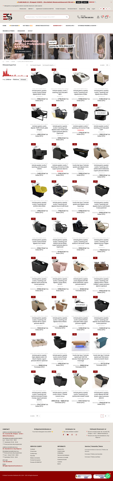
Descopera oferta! (25, 51)
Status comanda (35, 458)
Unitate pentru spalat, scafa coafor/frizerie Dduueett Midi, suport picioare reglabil (80, 320)
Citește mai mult (102, 120)
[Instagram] (106, 9)
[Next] (108, 415)
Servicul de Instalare (63, 455)
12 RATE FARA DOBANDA (61, 452)
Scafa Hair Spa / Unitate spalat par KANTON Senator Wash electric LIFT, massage (80, 358)
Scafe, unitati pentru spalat (39, 89)
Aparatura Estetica (42, 25)
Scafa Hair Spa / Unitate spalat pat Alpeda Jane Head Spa (81, 204)
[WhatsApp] (109, 9)
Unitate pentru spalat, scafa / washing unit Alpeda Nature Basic (60, 320)
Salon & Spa (70, 25)
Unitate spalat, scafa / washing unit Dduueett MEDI (60, 92)
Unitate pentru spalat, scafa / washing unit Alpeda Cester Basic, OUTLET (60, 281)
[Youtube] (103, 9)
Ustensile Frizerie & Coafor (87, 25)
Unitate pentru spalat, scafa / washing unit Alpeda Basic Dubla (80, 92)
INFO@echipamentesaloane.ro (12, 466)
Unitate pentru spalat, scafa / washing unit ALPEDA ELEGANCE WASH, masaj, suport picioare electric (39, 396)
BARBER (79, 2)
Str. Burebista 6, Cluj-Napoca (12, 449)
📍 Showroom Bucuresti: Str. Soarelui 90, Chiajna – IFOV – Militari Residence (97, 432)
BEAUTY (85, 2)
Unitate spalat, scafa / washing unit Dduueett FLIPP (101, 128)
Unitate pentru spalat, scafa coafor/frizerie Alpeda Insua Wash (60, 357)
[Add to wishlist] (45, 71)
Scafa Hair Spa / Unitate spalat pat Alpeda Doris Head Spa (81, 167)
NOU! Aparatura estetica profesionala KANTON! (30, 44)
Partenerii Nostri (72, 8)
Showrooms (23, 8)
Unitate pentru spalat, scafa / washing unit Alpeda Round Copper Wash (101, 242)
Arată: (102, 65)
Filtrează (23, 79)
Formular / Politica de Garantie (93, 454)
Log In (93, 8)
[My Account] (98, 17)
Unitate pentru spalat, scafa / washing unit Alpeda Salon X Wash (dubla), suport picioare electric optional (101, 282)
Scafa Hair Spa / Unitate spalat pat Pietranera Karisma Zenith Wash (101, 357)
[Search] (66, 17)
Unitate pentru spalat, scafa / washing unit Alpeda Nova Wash (101, 92)
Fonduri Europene (61, 8)
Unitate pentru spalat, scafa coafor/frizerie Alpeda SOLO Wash (39, 241)
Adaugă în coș (61, 84)
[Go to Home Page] (3, 61)
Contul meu (33, 453)
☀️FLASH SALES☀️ (14, 25)
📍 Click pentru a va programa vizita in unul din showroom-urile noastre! (22, 6)
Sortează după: (35, 65)
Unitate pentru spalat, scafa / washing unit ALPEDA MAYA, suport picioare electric (39, 320)
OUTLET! (52, 42)
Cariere (60, 462)
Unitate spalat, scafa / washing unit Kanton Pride (80, 127)
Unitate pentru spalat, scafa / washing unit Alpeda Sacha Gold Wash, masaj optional (101, 205)
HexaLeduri (21, 31)
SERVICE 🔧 (92, 2)
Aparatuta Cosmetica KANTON (44, 8)
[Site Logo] (7, 17)
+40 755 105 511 (7, 462)
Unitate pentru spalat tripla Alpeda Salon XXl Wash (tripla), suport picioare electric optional (39, 358)
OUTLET (30, 31)
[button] (108, 476)
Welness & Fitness (8, 31)
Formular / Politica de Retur (92, 457)
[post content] (39, 77)
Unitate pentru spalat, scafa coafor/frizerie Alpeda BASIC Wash (39, 92)
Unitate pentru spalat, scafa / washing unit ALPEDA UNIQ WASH (39, 204)
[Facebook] (101, 9)
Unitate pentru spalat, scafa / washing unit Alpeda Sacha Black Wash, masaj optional (101, 320)
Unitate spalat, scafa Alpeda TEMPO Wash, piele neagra (39, 128)
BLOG (59, 464)
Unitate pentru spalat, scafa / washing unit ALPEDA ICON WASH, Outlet (80, 241)
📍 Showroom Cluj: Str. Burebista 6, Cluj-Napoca (97, 436)
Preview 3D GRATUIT (36, 462)
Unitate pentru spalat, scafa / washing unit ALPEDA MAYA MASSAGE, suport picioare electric (101, 168)
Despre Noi (82, 8)
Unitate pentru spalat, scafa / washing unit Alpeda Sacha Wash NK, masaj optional (39, 281)
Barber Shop (57, 25)
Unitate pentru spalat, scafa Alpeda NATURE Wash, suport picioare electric (101, 395)
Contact (32, 449)
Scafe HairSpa (75, 163)
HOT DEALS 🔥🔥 (28, 25)
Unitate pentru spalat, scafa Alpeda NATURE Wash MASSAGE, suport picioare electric (80, 281)
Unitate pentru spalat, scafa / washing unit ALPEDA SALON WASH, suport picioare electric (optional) (60, 243)
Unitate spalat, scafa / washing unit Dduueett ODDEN (39, 167)
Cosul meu (33, 451)
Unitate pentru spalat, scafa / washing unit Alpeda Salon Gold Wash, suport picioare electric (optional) (60, 129)
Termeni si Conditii (63, 457)
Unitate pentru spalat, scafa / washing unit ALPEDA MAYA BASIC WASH (80, 394)
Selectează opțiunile (41, 84)
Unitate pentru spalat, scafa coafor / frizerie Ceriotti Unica (60, 394)
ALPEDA (94, 238)
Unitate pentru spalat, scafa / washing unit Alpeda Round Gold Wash (59, 204)
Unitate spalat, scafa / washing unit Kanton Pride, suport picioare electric (60, 167)
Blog (88, 8)
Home (4, 25)
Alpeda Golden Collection (57, 124)
